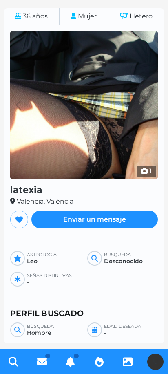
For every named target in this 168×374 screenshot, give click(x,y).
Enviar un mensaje (94, 219)
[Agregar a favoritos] (19, 219)
